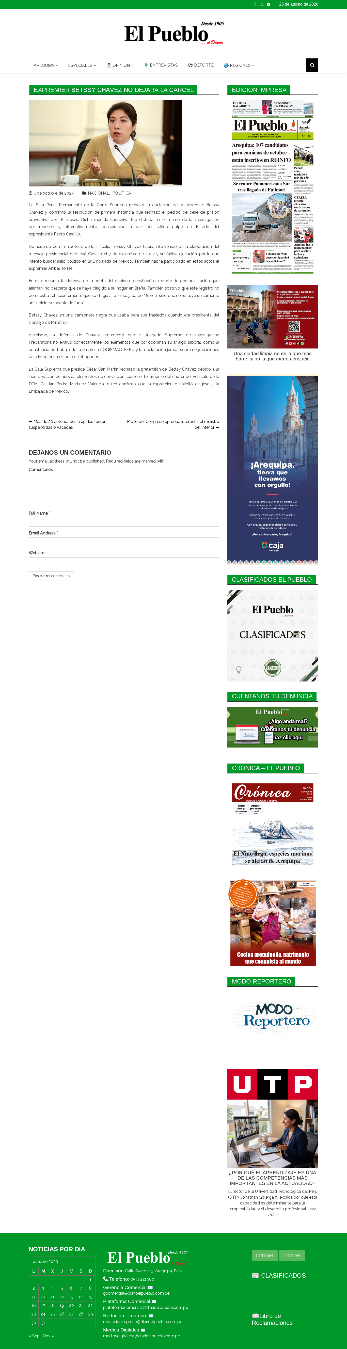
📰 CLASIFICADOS (279, 1275)
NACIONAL (98, 193)
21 (81, 1305)
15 (90, 1296)
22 (90, 1305)
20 (71, 1305)
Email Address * (43, 533)
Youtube (268, 4)
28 (80, 1314)
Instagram (261, 4)
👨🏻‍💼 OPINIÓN (118, 65)
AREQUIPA (44, 65)
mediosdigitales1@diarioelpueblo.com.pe (141, 1336)
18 (52, 1305)
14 (81, 1296)
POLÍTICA (121, 193)
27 (71, 1314)
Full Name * (39, 513)
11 (52, 1296)
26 (61, 1314)
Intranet (265, 1255)
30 (33, 1322)
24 (43, 1314)
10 (43, 1296)
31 (43, 1322)
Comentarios (41, 469)
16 (33, 1305)
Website (36, 552)
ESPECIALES (80, 65)
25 (52, 1314)
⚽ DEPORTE (201, 65)
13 (71, 1296)
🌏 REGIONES (237, 65)
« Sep (34, 1336)
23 (33, 1314)
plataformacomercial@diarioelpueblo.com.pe (145, 1307)
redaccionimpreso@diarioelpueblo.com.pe (142, 1321)
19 (62, 1305)
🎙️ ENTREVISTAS (161, 65)
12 (62, 1296)
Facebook (255, 4)
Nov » (48, 1336)
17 (43, 1305)
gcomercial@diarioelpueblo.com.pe (136, 1293)
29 (90, 1314)
